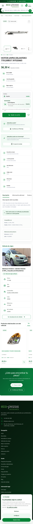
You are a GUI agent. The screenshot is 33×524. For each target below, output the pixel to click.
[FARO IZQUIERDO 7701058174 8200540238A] (14, 339)
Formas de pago (5, 466)
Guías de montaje (5, 482)
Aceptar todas (16, 520)
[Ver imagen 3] (22, 49)
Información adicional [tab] (18, 195)
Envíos (2, 469)
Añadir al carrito (15, 115)
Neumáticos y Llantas (6, 438)
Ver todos (28, 324)
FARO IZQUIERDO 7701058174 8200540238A (11, 351)
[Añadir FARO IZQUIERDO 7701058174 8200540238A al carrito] (24, 362)
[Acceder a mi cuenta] (22, 5)
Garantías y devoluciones (7, 464)
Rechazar (16, 511)
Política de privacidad (6, 492)
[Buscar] (30, 10)
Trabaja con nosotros (6, 474)
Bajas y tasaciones (5, 443)
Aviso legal (3, 489)
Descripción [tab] (6, 195)
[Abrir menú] (3, 5)
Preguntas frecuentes (6, 461)
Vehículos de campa (5, 441)
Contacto (3, 454)
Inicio (2, 433)
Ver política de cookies (12, 507)
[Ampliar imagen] (29, 21)
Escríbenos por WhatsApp (17, 390)
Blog (2, 479)
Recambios (3, 436)
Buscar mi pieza (17, 385)
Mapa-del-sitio (4, 471)
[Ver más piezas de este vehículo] (16, 257)
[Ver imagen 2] (15, 49)
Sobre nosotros (4, 446)
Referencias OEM (5, 451)
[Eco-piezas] (12, 5)
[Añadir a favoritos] (28, 115)
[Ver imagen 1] (7, 49)
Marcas (3, 449)
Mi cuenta (3, 477)
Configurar (16, 515)
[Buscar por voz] (3, 11)
